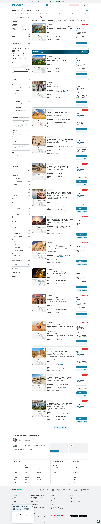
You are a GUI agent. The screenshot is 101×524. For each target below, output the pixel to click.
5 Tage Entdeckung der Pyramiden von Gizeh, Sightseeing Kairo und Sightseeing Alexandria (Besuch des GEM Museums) (60, 168)
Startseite (13, 8)
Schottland (39, 470)
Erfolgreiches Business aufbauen (37, 503)
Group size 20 (51, 20)
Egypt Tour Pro (58, 153)
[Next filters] (87, 20)
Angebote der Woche (74, 5)
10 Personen (16, 217)
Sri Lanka (27, 469)
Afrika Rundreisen (18, 8)
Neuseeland (27, 465)
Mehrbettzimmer (17, 107)
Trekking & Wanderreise (19, 250)
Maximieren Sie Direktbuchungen (37, 507)
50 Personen (16, 211)
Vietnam (26, 472)
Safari (15, 244)
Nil (55, 94)
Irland (26, 479)
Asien (15, 465)
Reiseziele (55, 5)
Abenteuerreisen (75, 464)
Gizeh (21, 121)
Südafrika (15, 477)
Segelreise (16, 241)
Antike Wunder (17, 227)
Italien (26, 482)
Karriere (16, 498)
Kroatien (38, 464)
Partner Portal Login (54, 510)
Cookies (47, 522)
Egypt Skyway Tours (59, 211)
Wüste (15, 93)
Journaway (55, 472)
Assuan (24, 121)
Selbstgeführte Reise (18, 184)
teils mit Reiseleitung (18, 181)
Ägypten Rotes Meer (18, 87)
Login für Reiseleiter (54, 500)
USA (38, 482)
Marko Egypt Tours (58, 283)
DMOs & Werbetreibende (55, 507)
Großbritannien (28, 477)
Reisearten (61, 5)
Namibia (15, 475)
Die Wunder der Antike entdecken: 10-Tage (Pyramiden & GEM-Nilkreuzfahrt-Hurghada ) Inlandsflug (59, 194)
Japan (26, 464)
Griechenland (27, 475)
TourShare (57, 341)
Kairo (14, 121)
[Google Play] (83, 516)
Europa (15, 469)
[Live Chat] (98, 521)
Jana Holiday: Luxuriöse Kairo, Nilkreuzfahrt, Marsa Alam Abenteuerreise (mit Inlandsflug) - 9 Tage (60, 114)
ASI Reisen (55, 464)
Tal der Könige (58, 70)
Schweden (39, 472)
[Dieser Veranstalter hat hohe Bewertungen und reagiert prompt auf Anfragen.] (62, 41)
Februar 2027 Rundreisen (33, 8)
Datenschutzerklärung (41, 522)
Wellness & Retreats (18, 255)
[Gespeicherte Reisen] (84, 5)
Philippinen (27, 467)
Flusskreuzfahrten (75, 469)
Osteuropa (39, 467)
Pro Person (16, 66)
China (15, 479)
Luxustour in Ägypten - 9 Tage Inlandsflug (59, 245)
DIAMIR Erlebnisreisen (57, 470)
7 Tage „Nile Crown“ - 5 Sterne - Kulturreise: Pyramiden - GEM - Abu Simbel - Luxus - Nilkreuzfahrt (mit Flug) (59, 405)
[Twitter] (35, 516)
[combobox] (21, 119)
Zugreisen (74, 477)
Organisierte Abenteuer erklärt (36, 497)
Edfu (19, 123)
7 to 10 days (42, 20)
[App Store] (74, 516)
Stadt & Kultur (17, 230)
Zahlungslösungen (34, 504)
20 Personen (16, 214)
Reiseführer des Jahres (54, 497)
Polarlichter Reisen (75, 470)
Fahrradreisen (75, 467)
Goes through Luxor (62, 20)
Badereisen (74, 479)
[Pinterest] (41, 516)
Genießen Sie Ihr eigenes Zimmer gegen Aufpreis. (21, 104)
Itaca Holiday (57, 40)
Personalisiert (17, 192)
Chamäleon (55, 467)
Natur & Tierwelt (17, 239)
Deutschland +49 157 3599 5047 (76, 500)
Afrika (15, 464)
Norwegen (39, 465)
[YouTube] (44, 516)
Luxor (17, 121)
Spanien (38, 475)
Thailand (27, 470)
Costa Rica (39, 479)
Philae (14, 125)
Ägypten (15, 472)
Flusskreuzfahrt (17, 233)
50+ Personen (17, 208)
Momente (66, 5)
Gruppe (15, 195)
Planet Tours (57, 97)
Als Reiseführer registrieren (55, 498)
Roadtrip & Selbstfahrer (19, 253)
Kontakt (81, 5)
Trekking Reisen (75, 472)
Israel (15, 482)
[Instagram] (38, 516)
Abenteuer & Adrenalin (18, 236)
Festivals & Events (18, 225)
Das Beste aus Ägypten (53, 84)
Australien (15, 467)
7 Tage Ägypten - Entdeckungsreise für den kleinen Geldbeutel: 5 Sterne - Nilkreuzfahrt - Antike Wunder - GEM (59, 326)
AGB (51, 522)
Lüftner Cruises (56, 474)
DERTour (55, 469)
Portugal (38, 469)
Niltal (58, 94)
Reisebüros (52, 504)
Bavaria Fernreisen (56, 465)
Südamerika (16, 470)
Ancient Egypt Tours (59, 177)
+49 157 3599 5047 (74, 450)
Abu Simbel (18, 125)
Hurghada (14, 139)
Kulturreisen (74, 474)
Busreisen (74, 475)
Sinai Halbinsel (17, 90)
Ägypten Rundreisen (25, 8)
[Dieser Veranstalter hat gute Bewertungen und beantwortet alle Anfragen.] (64, 283)
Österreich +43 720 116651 (75, 501)
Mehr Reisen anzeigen (61, 427)
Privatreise (16, 198)
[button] (81, 30)
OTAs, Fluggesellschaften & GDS (56, 508)
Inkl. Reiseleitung (17, 178)
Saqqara (23, 125)
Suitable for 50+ (82, 20)
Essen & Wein (17, 247)
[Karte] (88, 17)
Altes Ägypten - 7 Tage (53, 298)
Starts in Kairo (72, 20)
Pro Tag (25, 66)
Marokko (15, 474)
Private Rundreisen (76, 482)
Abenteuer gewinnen (19, 503)
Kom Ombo (15, 123)
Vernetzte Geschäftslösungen (36, 498)
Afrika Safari (74, 465)
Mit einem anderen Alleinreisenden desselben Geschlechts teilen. (20, 110)
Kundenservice (72, 498)
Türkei (38, 477)
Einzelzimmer (17, 101)
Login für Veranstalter (35, 508)
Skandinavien (39, 474)
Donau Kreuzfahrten (29, 474)
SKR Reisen (55, 475)
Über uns (14, 497)
